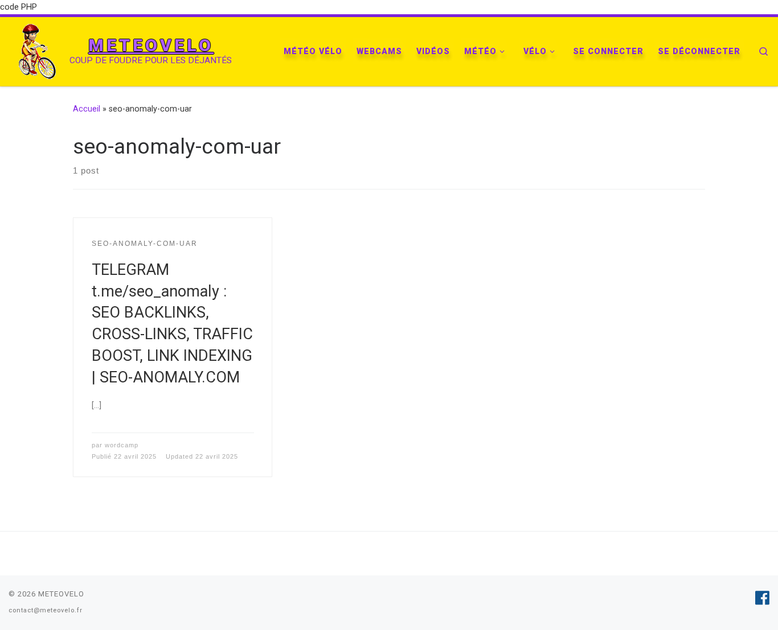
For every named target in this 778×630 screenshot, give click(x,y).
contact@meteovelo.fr (46, 610)
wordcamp (121, 445)
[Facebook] (762, 598)
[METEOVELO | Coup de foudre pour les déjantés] (37, 50)
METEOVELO (61, 594)
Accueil (86, 108)
